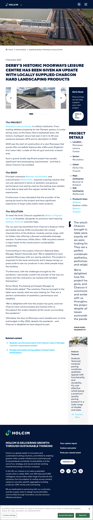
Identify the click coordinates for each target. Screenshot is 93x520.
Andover (77, 202)
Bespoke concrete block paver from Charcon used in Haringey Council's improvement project (37, 344)
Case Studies (21, 50)
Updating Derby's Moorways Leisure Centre (45, 50)
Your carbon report (68, 443)
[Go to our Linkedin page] (63, 471)
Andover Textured (14, 222)
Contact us (68, 462)
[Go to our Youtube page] (75, 471)
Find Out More (79, 415)
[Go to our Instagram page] (81, 471)
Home (10, 50)
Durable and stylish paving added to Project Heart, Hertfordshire (32, 351)
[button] (31, 113)
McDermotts (26, 179)
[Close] (89, 508)
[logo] (12, 5)
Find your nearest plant (70, 452)
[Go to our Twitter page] (69, 471)
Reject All (82, 515)
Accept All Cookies (66, 515)
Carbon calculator (68, 448)
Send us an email (78, 116)
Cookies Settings (9, 515)
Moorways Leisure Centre (18, 126)
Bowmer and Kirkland (36, 176)
